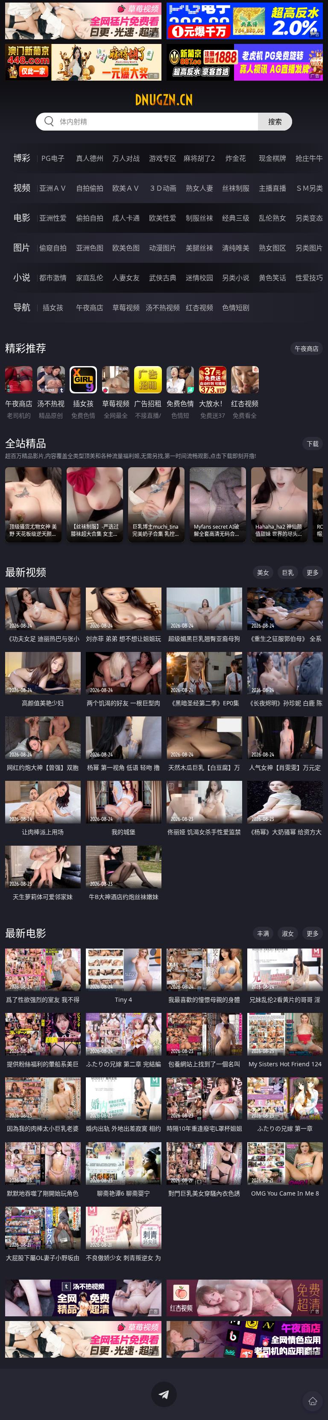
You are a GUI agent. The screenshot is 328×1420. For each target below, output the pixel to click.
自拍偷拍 (89, 188)
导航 (21, 307)
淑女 (288, 933)
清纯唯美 (235, 248)
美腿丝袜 (199, 248)
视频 (21, 188)
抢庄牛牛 (309, 158)
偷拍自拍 (89, 218)
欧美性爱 (162, 218)
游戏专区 (162, 158)
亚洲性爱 (53, 218)
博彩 (21, 158)
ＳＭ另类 (309, 188)
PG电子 (52, 158)
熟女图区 (272, 248)
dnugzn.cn (164, 99)
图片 (21, 247)
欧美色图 (126, 248)
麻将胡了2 (199, 158)
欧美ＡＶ (126, 188)
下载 (313, 443)
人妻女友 (126, 277)
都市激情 (53, 277)
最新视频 (25, 572)
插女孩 (53, 307)
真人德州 (89, 158)
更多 (313, 572)
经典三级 (235, 218)
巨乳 (288, 572)
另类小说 (235, 277)
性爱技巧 (309, 277)
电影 (21, 218)
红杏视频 (199, 307)
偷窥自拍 (53, 248)
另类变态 (309, 218)
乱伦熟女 (272, 218)
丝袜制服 (235, 188)
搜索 (275, 121)
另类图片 (309, 248)
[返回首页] (312, 1401)
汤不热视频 (163, 307)
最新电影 (25, 933)
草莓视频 (126, 307)
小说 (21, 277)
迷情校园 (199, 277)
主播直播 (272, 188)
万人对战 (126, 158)
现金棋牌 (272, 158)
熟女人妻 (199, 188)
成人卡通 (126, 218)
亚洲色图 (89, 248)
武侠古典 (162, 277)
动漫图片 (162, 248)
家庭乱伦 (89, 277)
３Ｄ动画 (162, 188)
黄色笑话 (272, 277)
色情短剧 (235, 307)
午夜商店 (89, 307)
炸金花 (236, 158)
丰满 (263, 933)
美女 (263, 572)
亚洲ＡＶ (53, 188)
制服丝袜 (199, 218)
